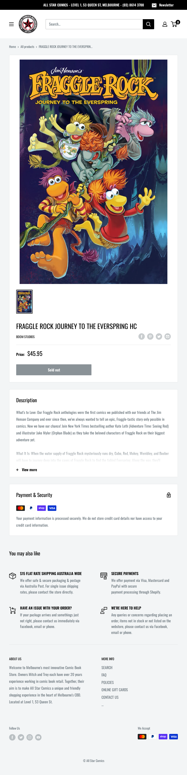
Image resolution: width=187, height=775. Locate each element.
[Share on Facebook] (141, 336)
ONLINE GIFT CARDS (114, 689)
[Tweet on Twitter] (159, 336)
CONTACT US (110, 697)
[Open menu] (11, 24)
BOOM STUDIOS (25, 336)
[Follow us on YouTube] (38, 737)
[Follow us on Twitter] (21, 737)
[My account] (165, 24)
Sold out (54, 370)
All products (27, 46)
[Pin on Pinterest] (150, 336)
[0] (174, 24)
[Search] (148, 24)
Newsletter (166, 4)
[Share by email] (167, 336)
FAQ (103, 675)
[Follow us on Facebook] (12, 737)
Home (12, 46)
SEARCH (106, 667)
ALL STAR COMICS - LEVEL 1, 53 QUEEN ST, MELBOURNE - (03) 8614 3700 (93, 4)
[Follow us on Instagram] (29, 737)
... (102, 704)
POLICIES (107, 682)
